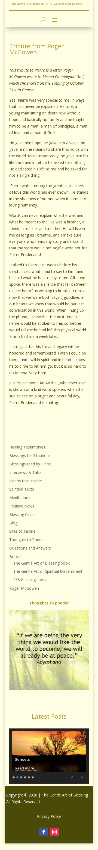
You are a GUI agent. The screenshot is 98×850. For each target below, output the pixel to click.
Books (15, 556)
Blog (13, 523)
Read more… (26, 768)
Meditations (19, 497)
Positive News (21, 506)
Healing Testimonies (27, 447)
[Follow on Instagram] (54, 832)
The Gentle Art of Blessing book (41, 563)
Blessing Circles (22, 514)
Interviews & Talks (25, 472)
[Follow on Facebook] (43, 832)
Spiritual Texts (21, 489)
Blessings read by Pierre (30, 464)
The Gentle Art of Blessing (65, 795)
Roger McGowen (24, 588)
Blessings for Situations (30, 455)
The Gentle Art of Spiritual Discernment (47, 571)
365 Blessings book (30, 579)
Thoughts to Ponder (27, 539)
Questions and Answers (30, 548)
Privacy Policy (49, 816)
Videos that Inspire (25, 480)
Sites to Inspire (22, 531)
